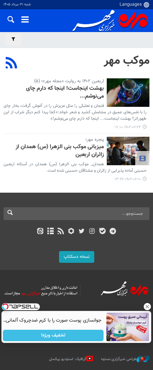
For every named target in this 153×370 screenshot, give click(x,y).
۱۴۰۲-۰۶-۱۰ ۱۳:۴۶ (128, 179)
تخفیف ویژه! (53, 335)
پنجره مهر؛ (94, 139)
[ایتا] (40, 232)
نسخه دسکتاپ (77, 256)
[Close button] (147, 306)
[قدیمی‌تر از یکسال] (128, 92)
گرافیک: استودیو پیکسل (67, 359)
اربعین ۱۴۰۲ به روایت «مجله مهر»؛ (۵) (69, 81)
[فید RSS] (61, 232)
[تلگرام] (113, 232)
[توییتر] (81, 232)
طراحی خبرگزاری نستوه (119, 359)
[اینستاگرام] (92, 232)
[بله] (102, 232)
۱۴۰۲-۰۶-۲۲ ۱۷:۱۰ (128, 127)
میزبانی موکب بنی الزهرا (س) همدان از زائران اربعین (60, 151)
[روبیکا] (71, 232)
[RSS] (12, 64)
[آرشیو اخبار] (50, 232)
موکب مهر (126, 61)
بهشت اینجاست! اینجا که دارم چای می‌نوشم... (65, 93)
